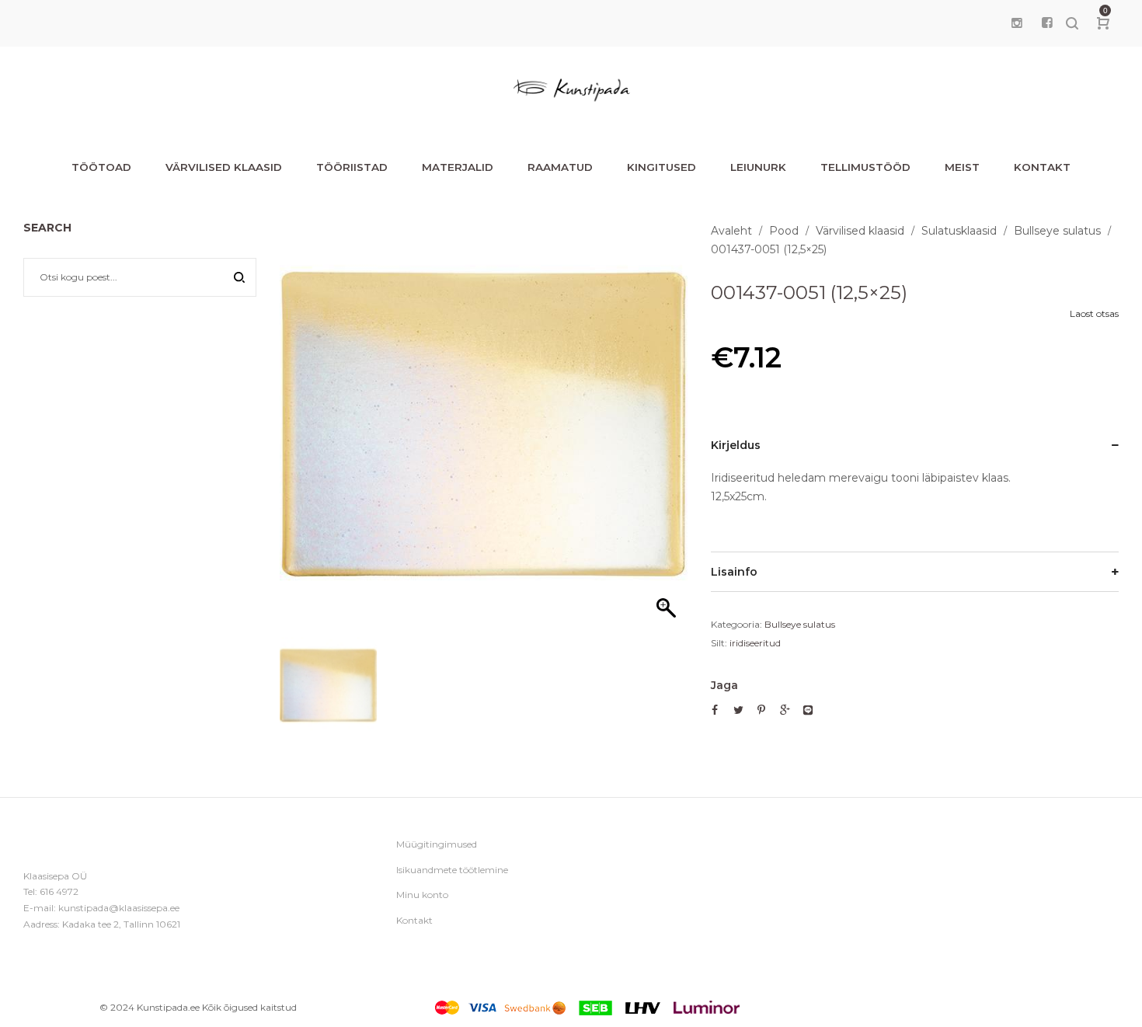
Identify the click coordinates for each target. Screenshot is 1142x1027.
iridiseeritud (755, 643)
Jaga (724, 685)
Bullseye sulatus (1057, 231)
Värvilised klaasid (860, 231)
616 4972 (59, 891)
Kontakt (414, 920)
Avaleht (731, 231)
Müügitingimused (436, 844)
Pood (784, 231)
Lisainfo (734, 572)
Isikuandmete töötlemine (452, 870)
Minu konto (422, 894)
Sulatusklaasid (959, 231)
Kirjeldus (736, 445)
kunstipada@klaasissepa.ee (118, 908)
